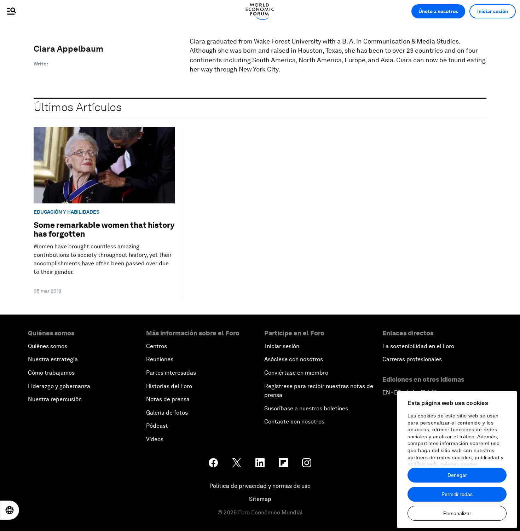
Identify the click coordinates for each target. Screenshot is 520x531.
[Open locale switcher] (9, 510)
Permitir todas (457, 494)
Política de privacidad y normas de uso (260, 486)
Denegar (457, 475)
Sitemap (260, 499)
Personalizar (457, 513)
